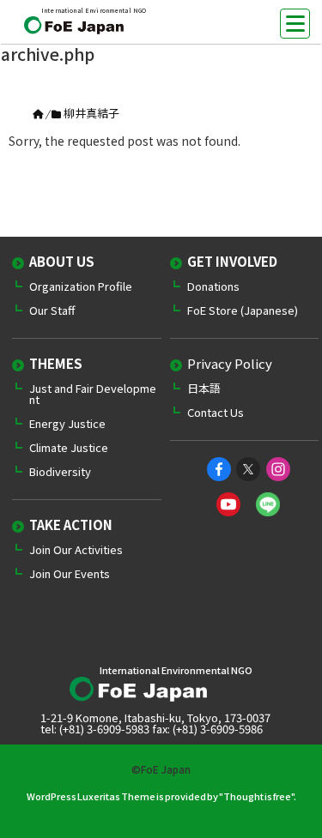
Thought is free (257, 796)
